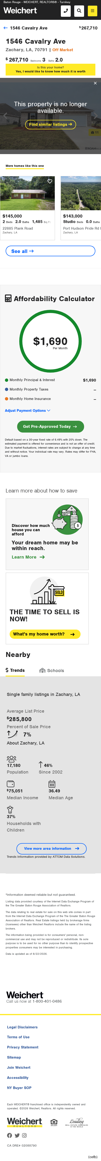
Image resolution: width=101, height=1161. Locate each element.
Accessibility (17, 1077)
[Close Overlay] (95, 83)
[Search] (79, 11)
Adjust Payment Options (25, 410)
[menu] (92, 11)
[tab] (15, 672)
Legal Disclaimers (22, 1027)
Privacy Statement (22, 1047)
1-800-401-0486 (47, 1001)
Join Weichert (18, 1067)
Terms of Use (18, 1037)
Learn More (28, 557)
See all (20, 251)
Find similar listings (48, 124)
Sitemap (14, 1057)
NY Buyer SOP (19, 1087)
